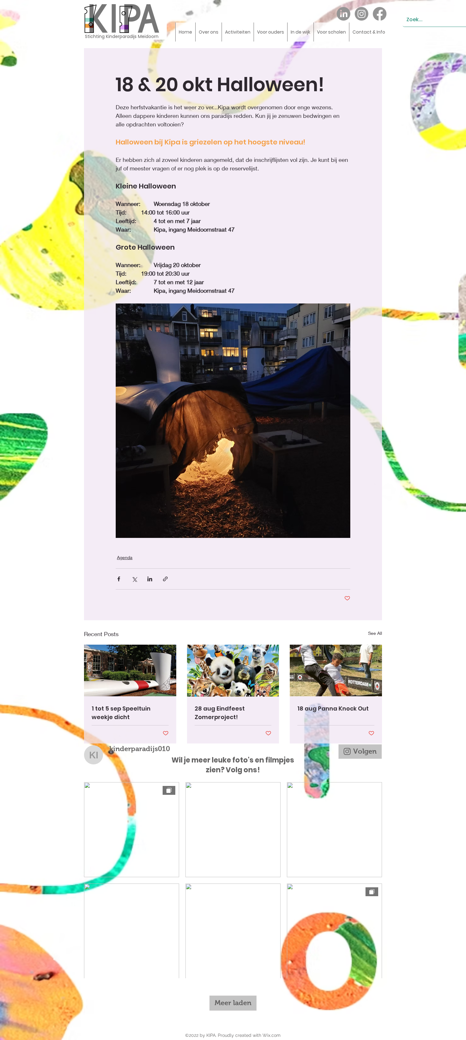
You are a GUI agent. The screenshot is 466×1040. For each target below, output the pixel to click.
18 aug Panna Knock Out (333, 708)
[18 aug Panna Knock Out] (336, 670)
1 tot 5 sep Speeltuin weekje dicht (121, 713)
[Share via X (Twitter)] (134, 579)
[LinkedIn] (343, 14)
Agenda (125, 557)
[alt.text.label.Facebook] (379, 14)
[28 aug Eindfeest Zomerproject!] (233, 671)
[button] (208, 31)
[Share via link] (165, 579)
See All (375, 633)
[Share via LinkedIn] (150, 579)
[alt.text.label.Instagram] (361, 14)
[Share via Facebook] (119, 579)
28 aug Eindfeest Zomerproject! (220, 713)
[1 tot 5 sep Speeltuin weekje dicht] (130, 670)
